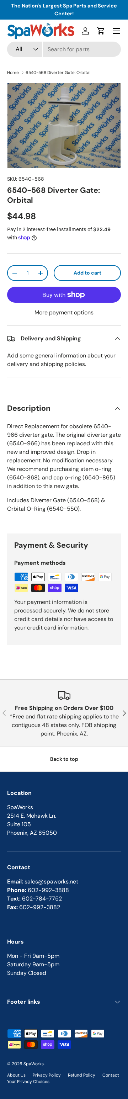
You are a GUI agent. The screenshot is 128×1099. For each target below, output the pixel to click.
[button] (101, 31)
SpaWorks (33, 1064)
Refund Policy (81, 1075)
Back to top (64, 759)
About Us (16, 1075)
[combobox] (64, 49)
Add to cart (87, 273)
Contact (110, 1075)
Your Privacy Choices (28, 1081)
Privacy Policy (47, 1075)
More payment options (64, 312)
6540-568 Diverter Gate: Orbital (58, 72)
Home (13, 72)
